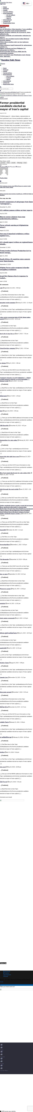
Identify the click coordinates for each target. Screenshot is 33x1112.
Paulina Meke (3, 178)
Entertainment (8, 13)
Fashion (8, 16)
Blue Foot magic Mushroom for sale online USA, (15, 473)
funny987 (3, 530)
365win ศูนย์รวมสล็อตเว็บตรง (8, 633)
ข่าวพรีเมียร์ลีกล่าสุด (5, 737)
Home (5, 7)
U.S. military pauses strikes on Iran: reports (16, 210)
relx (1, 288)
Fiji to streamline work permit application (13, 30)
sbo (1, 411)
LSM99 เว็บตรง (4, 722)
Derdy (1, 981)
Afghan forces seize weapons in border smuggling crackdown (14, 269)
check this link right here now (9, 456)
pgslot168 (3, 648)
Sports (8, 18)
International (7, 20)
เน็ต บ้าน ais (3, 782)
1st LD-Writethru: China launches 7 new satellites (16, 29)
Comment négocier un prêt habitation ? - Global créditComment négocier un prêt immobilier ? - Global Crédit (15, 379)
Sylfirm (2, 752)
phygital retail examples (7, 302)
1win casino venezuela (7, 618)
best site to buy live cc (7, 333)
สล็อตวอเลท (3, 396)
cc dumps (3, 363)
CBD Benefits (4, 425)
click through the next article (9, 489)
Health (5, 10)
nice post (3, 767)
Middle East (15, 92)
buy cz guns (4, 574)
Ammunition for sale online (8, 440)
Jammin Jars (4, 677)
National (6, 8)
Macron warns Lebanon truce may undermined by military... (12, 218)
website (2, 603)
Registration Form (9, 23)
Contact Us (6, 21)
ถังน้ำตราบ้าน (4, 707)
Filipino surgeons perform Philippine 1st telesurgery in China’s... (13, 49)
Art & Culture (10, 15)
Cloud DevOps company (7, 348)
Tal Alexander (4, 559)
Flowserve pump (5, 589)
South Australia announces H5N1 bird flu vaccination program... (13, 52)
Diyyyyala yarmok (5, 692)
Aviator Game (4, 663)
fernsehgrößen (5, 544)
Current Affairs (8, 12)
